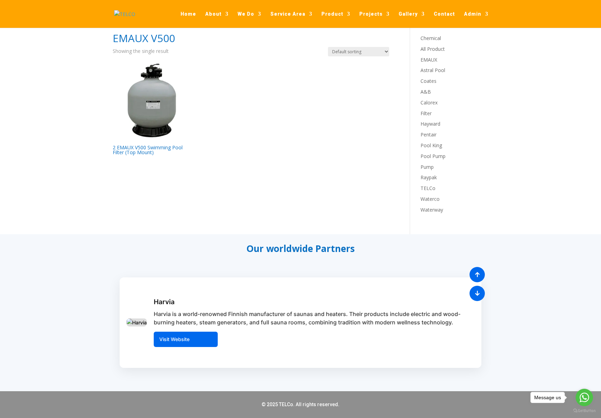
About (213, 14)
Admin (472, 14)
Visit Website (174, 339)
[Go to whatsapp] (584, 397)
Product (332, 14)
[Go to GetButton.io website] (584, 411)
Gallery (408, 14)
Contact (444, 14)
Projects (371, 14)
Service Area (287, 14)
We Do (246, 14)
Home (188, 14)
